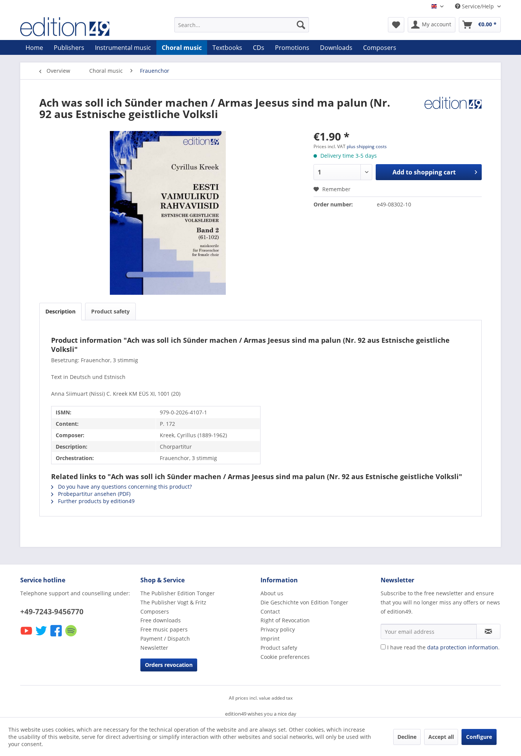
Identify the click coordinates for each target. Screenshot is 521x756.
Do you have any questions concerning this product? (124, 486)
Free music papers (164, 629)
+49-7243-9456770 (52, 612)
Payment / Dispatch (165, 638)
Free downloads (160, 620)
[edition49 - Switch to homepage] (79, 26)
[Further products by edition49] (453, 110)
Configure (479, 736)
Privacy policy (277, 629)
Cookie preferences (285, 656)
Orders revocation (169, 664)
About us (271, 593)
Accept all (441, 736)
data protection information (462, 647)
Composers (154, 611)
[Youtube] (27, 635)
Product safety (110, 311)
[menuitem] (241, 24)
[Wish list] (396, 24)
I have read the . (443, 647)
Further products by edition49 (95, 501)
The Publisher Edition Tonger (177, 593)
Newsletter (154, 647)
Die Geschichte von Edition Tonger (304, 602)
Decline (406, 736)
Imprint (270, 638)
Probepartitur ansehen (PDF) (93, 493)
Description (60, 311)
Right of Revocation (285, 620)
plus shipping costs (367, 146)
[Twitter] (41, 635)
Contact (270, 611)
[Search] (301, 24)
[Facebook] (56, 635)
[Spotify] (71, 635)
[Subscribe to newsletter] (488, 631)
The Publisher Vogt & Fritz (173, 602)
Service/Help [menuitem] (477, 6)
